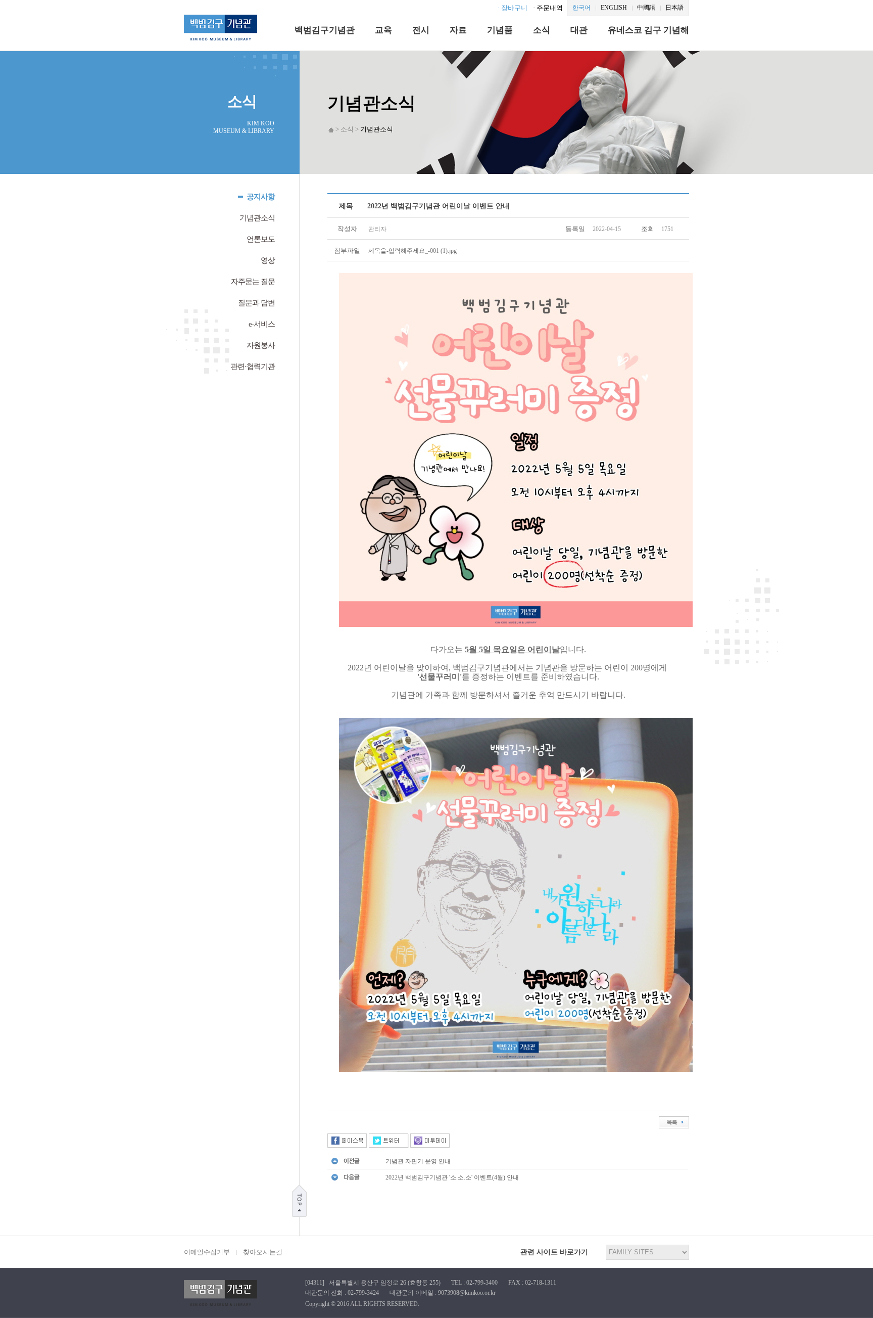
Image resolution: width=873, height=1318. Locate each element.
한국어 (581, 7)
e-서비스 (262, 324)
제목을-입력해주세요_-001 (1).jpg (412, 250)
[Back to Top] (299, 1200)
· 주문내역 (548, 8)
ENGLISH (614, 7)
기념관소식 (257, 218)
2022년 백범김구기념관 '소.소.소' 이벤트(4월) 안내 (452, 1177)
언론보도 (261, 239)
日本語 (674, 7)
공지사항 (261, 197)
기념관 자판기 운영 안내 (418, 1161)
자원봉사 (261, 345)
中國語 (646, 7)
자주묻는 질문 (253, 282)
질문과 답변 (256, 303)
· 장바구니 (512, 8)
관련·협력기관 (252, 366)
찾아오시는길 (262, 1252)
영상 (268, 260)
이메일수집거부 (207, 1252)
